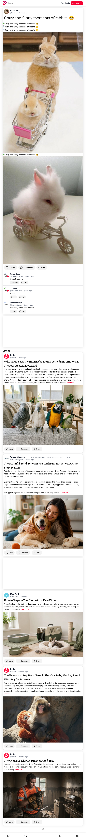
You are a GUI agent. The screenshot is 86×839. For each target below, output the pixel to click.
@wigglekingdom (17, 460)
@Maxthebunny (16, 279)
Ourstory (13, 288)
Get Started (77, 3)
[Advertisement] (43, 331)
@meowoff (14, 596)
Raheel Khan (15, 274)
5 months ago (23, 671)
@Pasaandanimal (16, 305)
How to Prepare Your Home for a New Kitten (30, 600)
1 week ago (22, 358)
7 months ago (23, 757)
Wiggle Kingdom (17, 457)
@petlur (13, 358)
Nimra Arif (14, 10)
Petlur (13, 355)
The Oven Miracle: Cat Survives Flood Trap (29, 760)
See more (70, 383)
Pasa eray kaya (16, 303)
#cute (12, 293)
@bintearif (14, 13)
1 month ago (29, 460)
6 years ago (23, 13)
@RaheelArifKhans (17, 276)
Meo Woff (14, 594)
